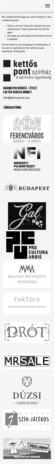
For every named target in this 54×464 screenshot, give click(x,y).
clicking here (41, 44)
